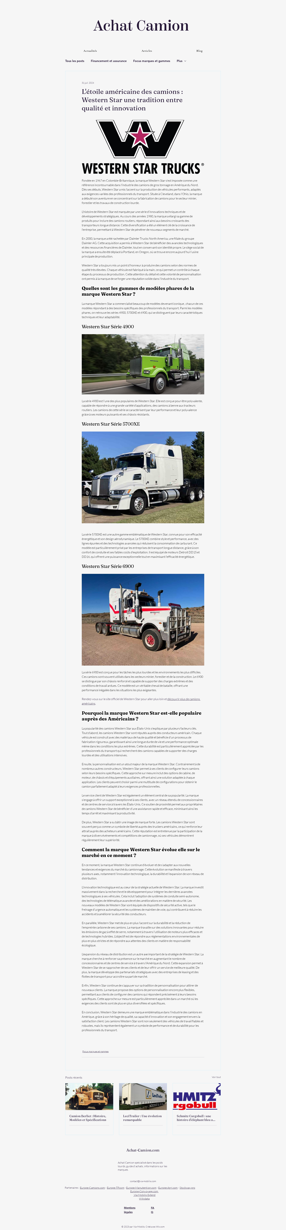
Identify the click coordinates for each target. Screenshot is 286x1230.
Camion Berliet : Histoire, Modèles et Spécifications (87, 1118)
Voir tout (216, 1077)
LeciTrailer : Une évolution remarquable (142, 1118)
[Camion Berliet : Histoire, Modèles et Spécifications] (89, 1096)
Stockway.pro (187, 1187)
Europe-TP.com (115, 1187)
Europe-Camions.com (92, 1187)
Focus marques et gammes (151, 61)
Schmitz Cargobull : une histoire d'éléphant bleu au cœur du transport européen (196, 1118)
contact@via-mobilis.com (143, 1181)
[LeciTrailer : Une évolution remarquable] (143, 1096)
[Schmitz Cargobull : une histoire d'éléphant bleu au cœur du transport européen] (197, 1096)
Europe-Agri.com (168, 1187)
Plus (179, 61)
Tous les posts (74, 61)
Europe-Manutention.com (141, 1187)
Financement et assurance (109, 61)
